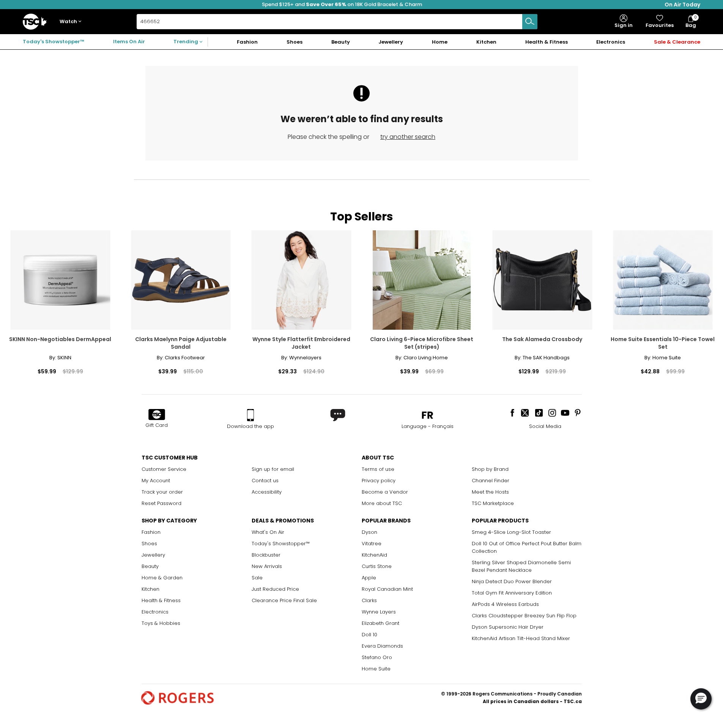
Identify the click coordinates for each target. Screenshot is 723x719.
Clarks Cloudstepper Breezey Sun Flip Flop (524, 615)
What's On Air (268, 532)
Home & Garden (162, 577)
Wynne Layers (379, 611)
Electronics (155, 611)
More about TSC (382, 503)
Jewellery (153, 555)
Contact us (265, 480)
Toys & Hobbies (161, 623)
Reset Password (161, 503)
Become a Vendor (385, 492)
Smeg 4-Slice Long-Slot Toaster (511, 532)
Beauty (150, 566)
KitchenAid (374, 555)
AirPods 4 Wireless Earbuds (505, 604)
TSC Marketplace (493, 503)
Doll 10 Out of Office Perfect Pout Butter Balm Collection (526, 547)
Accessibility (267, 492)
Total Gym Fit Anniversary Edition (512, 592)
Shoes (149, 543)
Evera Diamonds (382, 646)
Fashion (151, 532)
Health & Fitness (161, 600)
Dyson (369, 532)
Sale (257, 577)
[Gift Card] (157, 415)
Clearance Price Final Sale (284, 600)
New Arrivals (267, 566)
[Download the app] (250, 415)
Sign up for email (273, 469)
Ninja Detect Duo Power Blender (512, 581)
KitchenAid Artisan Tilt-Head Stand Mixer (521, 638)
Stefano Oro (377, 657)
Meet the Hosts (490, 492)
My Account (156, 480)
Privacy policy (378, 480)
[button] (72, 21)
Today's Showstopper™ (53, 41)
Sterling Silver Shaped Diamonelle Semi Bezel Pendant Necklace (521, 566)
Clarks (369, 600)
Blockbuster (266, 555)
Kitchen (150, 589)
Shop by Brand (490, 469)
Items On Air (129, 41)
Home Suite (376, 668)
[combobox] (337, 21)
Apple (369, 577)
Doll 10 (369, 634)
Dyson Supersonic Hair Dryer (507, 627)
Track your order (162, 492)
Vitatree (371, 543)
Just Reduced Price (275, 589)
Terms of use (378, 469)
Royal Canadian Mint (387, 589)
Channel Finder (490, 480)
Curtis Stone (377, 566)
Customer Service (164, 469)
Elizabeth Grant (380, 623)
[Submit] (529, 21)
